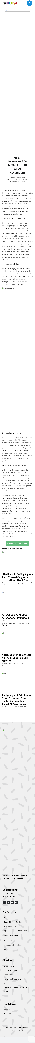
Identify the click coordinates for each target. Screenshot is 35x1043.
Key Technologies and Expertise (15, 987)
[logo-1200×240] (10, 2)
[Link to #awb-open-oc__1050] (29, 3)
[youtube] (12, 902)
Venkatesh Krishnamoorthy (17, 178)
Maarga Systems (22, 1027)
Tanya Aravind (8, 706)
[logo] (13, 730)
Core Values (8, 975)
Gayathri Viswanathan (10, 623)
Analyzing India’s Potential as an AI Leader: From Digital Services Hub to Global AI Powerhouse (16, 699)
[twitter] (8, 902)
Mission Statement (11, 970)
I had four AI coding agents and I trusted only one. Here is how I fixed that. (17, 577)
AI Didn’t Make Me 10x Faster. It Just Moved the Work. (15, 617)
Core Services (9, 983)
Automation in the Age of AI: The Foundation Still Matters (16, 657)
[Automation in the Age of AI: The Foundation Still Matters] (17, 642)
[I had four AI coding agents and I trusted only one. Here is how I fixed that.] (17, 561)
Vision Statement (10, 966)
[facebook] (4, 902)
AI (31, 583)
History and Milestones (12, 979)
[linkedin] (16, 902)
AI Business (21, 181)
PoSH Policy (8, 992)
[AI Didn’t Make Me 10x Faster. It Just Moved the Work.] (17, 602)
